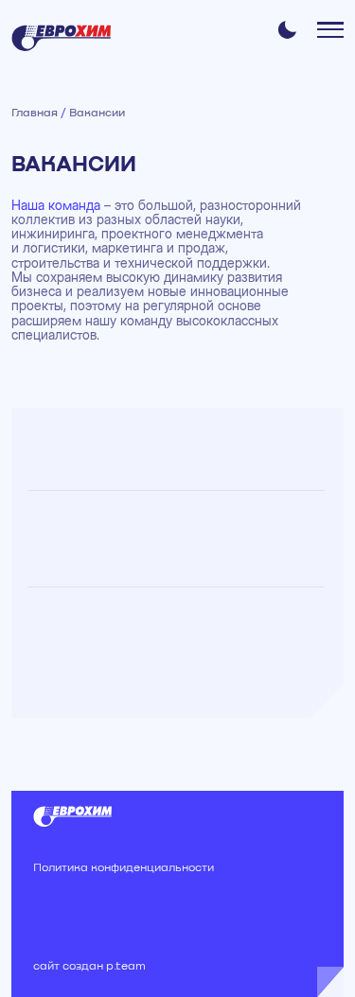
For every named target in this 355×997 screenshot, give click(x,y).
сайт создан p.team (89, 966)
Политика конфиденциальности (123, 868)
